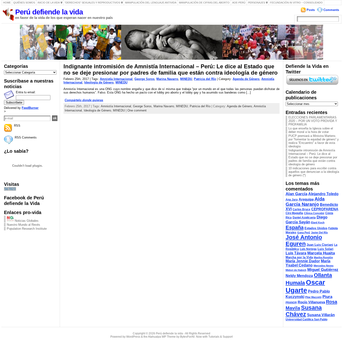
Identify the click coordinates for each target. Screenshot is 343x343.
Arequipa (306, 199)
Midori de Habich (296, 270)
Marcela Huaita (321, 253)
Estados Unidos (315, 228)
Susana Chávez (304, 311)
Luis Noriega (308, 249)
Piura (327, 296)
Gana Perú (303, 232)
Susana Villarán (321, 315)
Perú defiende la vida (49, 12)
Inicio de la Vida (49, 2)
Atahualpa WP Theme (162, 336)
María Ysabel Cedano (308, 263)
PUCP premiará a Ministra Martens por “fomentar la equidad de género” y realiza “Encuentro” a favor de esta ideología (313, 141)
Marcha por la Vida (299, 257)
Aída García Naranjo (305, 201)
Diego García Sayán (306, 219)
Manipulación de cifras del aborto (204, 2)
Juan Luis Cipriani (320, 244)
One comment (137, 110)
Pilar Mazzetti (313, 297)
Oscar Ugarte (305, 286)
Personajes (256, 2)
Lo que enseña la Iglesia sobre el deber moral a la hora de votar (310, 130)
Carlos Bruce (301, 209)
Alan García (296, 194)
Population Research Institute (27, 228)
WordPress (133, 336)
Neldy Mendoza (299, 276)
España (295, 227)
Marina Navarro (167, 79)
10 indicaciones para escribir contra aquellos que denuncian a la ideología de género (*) (313, 171)
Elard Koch (318, 222)
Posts (311, 10)
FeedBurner (30, 108)
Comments (331, 10)
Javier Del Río (319, 232)
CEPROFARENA (324, 209)
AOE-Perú (238, 2)
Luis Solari (325, 249)
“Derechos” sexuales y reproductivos (92, 2)
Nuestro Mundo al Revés (23, 224)
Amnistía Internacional (116, 79)
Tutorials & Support (220, 336)
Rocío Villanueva (311, 302)
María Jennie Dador (303, 261)
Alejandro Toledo (323, 194)
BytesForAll (187, 336)
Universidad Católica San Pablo (306, 319)
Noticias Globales (26, 220)
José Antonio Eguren (304, 240)
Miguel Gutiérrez (322, 269)
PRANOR (291, 302)
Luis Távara (296, 253)
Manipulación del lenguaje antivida (150, 2)
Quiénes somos (24, 2)
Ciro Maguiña (294, 213)
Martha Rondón (323, 257)
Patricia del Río (205, 79)
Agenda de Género (246, 79)
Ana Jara (292, 199)
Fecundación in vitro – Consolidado (296, 2)
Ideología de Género (99, 82)
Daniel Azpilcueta (304, 217)
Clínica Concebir (314, 213)
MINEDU (186, 79)
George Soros (144, 79)
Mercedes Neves (323, 265)
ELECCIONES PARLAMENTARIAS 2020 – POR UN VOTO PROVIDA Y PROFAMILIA (312, 121)
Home (7, 2)
